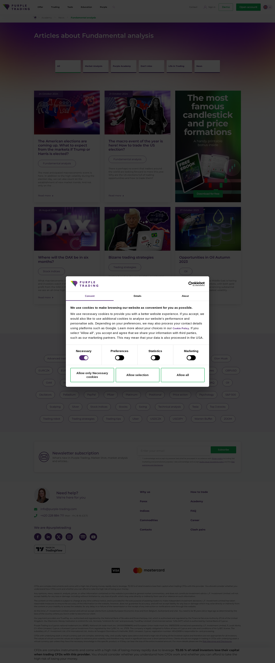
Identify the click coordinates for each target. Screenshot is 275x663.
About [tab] (185, 295)
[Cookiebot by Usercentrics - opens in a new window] (191, 283)
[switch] (119, 358)
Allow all (183, 375)
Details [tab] (137, 295)
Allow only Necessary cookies (92, 375)
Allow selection (137, 375)
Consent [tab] (90, 295)
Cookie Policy (183, 328)
